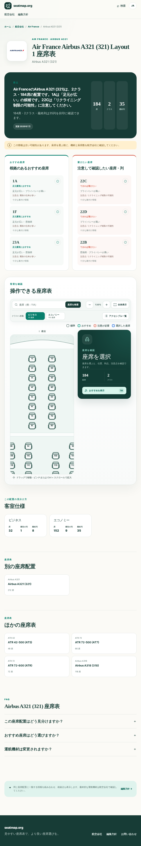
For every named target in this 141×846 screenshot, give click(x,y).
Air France (33, 26)
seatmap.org (13, 827)
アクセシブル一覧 (118, 316)
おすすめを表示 (106, 390)
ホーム (7, 26)
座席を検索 (73, 304)
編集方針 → (126, 788)
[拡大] (106, 304)
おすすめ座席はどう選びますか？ (31, 735)
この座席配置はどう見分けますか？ (33, 721)
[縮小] (89, 304)
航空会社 (9, 14)
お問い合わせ (129, 834)
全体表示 (122, 304)
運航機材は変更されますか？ (28, 749)
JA (132, 5)
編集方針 (23, 14)
